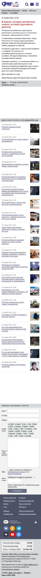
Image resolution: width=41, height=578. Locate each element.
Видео (5, 504)
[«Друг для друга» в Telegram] (18, 528)
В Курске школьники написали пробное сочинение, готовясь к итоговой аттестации (14, 254)
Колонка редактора (26, 501)
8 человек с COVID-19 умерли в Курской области (14, 316)
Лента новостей (9, 498)
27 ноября (14, 13)
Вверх (4, 82)
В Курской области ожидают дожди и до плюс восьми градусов (13, 242)
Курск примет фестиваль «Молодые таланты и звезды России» (13, 229)
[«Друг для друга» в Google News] (18, 534)
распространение (14, 474)
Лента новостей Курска (11, 10)
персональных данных (17, 472)
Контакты (22, 507)
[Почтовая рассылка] (32, 4)
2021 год (32, 10)
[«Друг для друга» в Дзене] (6, 534)
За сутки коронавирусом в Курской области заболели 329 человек (14, 329)
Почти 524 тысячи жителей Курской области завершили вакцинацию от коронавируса (13, 279)
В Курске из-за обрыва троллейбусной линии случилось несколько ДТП (15, 267)
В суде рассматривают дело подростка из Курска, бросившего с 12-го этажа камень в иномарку (15, 354)
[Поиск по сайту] (27, 4)
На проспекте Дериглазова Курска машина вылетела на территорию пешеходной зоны (13, 341)
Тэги (5, 507)
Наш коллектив (25, 504)
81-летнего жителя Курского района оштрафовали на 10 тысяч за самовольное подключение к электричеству (15, 192)
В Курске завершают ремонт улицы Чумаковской (13, 303)
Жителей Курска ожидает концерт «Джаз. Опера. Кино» (15, 165)
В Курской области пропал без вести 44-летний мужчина (14, 203)
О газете (22, 498)
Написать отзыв (8, 85)
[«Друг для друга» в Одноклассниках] (12, 528)
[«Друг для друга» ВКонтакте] (6, 528)
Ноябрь (5, 13)
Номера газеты (9, 501)
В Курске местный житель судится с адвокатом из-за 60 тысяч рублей (13, 154)
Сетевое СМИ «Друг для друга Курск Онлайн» (20, 554)
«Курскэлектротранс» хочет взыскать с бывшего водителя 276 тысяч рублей (14, 217)
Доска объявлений (26, 511)
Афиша (6, 511)
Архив (24, 10)
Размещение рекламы (27, 514)
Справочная (8, 514)
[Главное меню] (37, 4)
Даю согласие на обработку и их (20, 472)
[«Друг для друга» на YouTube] (12, 534)
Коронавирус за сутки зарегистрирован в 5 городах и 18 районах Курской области (15, 292)
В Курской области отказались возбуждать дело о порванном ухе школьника (14, 179)
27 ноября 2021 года (30, 120)
